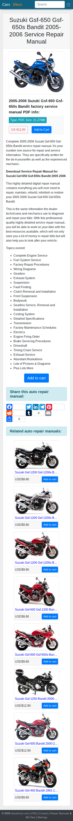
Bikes (17, 4)
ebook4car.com (20, 813)
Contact (43, 813)
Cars (6, 4)
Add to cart (36, 378)
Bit (27, 817)
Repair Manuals (59, 813)
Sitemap (42, 817)
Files (32, 817)
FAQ (34, 813)
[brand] (68, 4)
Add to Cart (41, 129)
